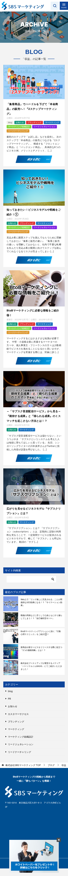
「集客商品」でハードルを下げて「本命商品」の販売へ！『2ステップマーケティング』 (32, 108)
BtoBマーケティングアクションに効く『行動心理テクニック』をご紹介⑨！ (41, 632)
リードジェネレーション (44, 126)
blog (10, 122)
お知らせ (20, 122)
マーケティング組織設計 (19, 126)
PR (9, 698)
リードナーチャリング (18, 131)
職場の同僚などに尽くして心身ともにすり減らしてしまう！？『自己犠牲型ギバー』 (41, 617)
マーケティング (52, 122)
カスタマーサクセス (18, 714)
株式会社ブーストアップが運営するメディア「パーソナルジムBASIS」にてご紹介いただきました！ (41, 666)
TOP (23, 765)
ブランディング (34, 122)
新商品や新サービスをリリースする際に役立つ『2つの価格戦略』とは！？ (41, 648)
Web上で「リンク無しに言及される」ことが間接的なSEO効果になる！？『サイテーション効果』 (41, 602)
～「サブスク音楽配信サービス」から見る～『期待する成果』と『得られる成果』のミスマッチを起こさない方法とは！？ (34, 416)
